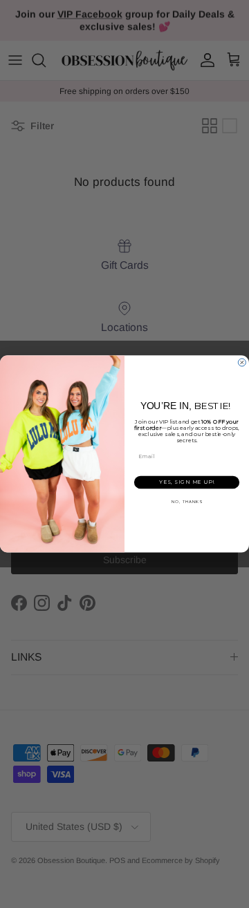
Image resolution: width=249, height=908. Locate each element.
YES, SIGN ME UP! (186, 482)
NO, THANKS (187, 501)
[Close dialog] (242, 362)
